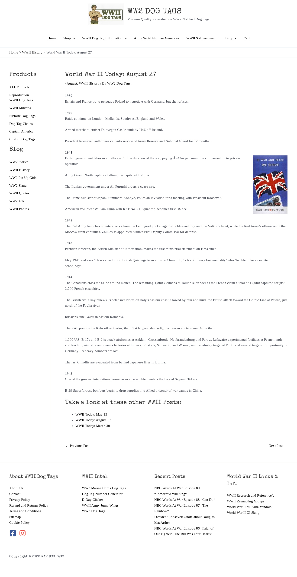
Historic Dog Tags (22, 116)
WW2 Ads (16, 201)
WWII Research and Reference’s (250, 495)
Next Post (278, 446)
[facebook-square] (13, 533)
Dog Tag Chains (21, 124)
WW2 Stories (18, 162)
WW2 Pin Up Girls (22, 178)
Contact (14, 494)
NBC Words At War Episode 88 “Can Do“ (184, 499)
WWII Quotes (19, 193)
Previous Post (77, 446)
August (72, 83)
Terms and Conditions (25, 511)
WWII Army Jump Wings (100, 505)
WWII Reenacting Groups (246, 501)
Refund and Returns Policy (28, 505)
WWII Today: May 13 (91, 414)
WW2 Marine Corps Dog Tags (104, 488)
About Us (16, 488)
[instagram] (23, 533)
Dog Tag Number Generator (102, 494)
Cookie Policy (19, 522)
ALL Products (19, 87)
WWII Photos (19, 209)
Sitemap (15, 517)
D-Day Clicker (92, 499)
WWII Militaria (20, 108)
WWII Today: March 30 (92, 426)
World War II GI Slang (243, 512)
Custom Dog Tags (22, 139)
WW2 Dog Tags (93, 511)
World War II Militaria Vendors (249, 507)
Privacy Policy (19, 499)
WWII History (19, 170)
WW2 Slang (18, 185)
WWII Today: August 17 (93, 420)
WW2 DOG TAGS (154, 12)
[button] (73, 38)
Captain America (21, 131)
